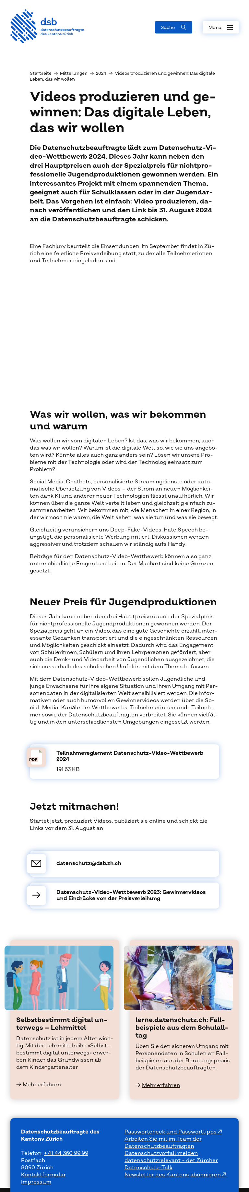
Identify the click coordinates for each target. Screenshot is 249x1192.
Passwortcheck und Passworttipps (171, 1132)
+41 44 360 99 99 (66, 1153)
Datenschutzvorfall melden (161, 1153)
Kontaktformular (43, 1175)
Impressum (36, 1182)
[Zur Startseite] (47, 26)
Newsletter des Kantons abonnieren (173, 1175)
